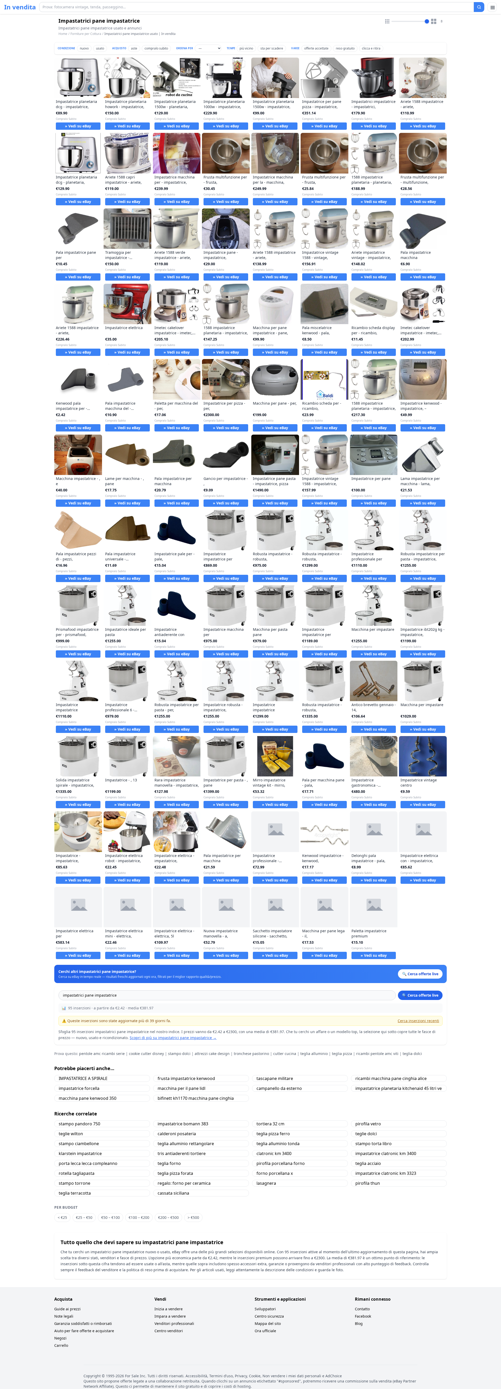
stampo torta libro (373, 1143)
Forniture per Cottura (85, 34)
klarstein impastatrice (80, 1153)
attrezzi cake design (212, 1053)
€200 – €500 (168, 1217)
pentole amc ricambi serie (102, 1053)
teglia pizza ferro (273, 1134)
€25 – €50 (84, 1217)
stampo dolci (179, 1053)
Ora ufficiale (265, 1330)
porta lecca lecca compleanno (88, 1163)
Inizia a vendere (168, 1308)
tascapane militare (275, 1078)
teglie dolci (366, 1134)
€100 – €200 (139, 1217)
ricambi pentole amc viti (377, 1053)
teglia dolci (412, 1053)
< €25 (62, 1217)
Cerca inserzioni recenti (418, 1020)
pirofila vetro (368, 1124)
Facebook (363, 1316)
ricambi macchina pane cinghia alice (391, 1078)
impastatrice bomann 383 (183, 1124)
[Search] (479, 7)
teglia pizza (342, 1053)
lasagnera (266, 1183)
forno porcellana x (275, 1173)
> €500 (193, 1217)
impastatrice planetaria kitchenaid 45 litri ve (398, 1088)
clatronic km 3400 (274, 1153)
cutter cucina (284, 1053)
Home (62, 34)
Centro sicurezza (269, 1316)
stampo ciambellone (79, 1143)
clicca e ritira (371, 48)
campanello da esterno (279, 1088)
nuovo (84, 48)
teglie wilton (71, 1134)
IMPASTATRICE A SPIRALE (83, 1078)
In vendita (20, 7)
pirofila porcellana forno (281, 1163)
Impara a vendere (170, 1316)
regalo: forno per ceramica (184, 1183)
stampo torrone (74, 1183)
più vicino (246, 48)
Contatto (362, 1308)
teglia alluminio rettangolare (186, 1143)
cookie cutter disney (146, 1053)
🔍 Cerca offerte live (420, 995)
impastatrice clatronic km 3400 (385, 1153)
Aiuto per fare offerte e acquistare (84, 1330)
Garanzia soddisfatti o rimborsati (83, 1323)
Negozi (60, 1338)
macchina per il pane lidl (181, 1088)
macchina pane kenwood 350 (87, 1098)
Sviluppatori (265, 1308)
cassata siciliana (173, 1193)
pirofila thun (367, 1183)
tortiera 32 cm (270, 1124)
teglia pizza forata (175, 1173)
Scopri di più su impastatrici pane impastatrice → (173, 1037)
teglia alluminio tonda (278, 1143)
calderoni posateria (177, 1134)
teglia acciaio (368, 1163)
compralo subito (156, 48)
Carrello (61, 1345)
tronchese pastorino (251, 1053)
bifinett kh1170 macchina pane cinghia (196, 1098)
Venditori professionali (174, 1323)
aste (134, 48)
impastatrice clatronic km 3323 (385, 1173)
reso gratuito (345, 48)
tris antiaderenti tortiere (182, 1153)
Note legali (63, 1316)
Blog (359, 1323)
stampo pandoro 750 (79, 1124)
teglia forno (169, 1163)
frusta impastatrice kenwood (186, 1078)
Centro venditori (168, 1330)
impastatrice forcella (79, 1088)
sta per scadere (271, 48)
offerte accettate (316, 48)
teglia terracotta (75, 1193)
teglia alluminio (314, 1053)
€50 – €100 (110, 1217)
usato (100, 48)
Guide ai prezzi (67, 1308)
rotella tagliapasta (76, 1173)
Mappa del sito (268, 1323)
